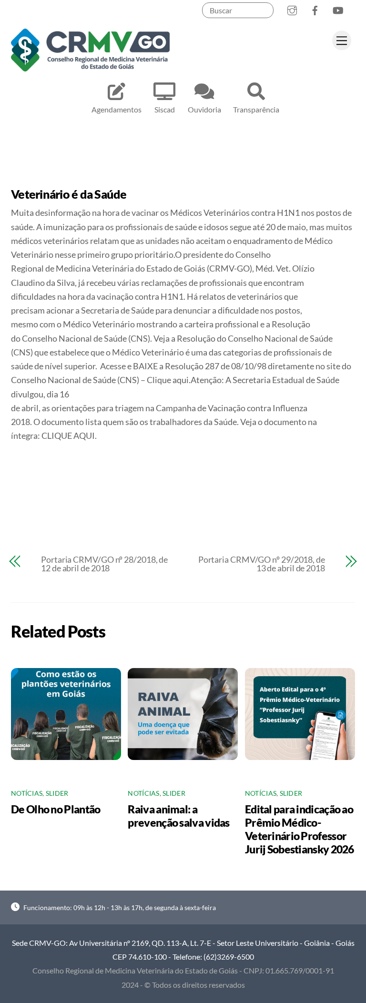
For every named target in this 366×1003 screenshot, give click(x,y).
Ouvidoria (204, 109)
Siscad (164, 109)
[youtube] (337, 8)
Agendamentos (117, 109)
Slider (57, 793)
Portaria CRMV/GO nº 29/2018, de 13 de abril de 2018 (261, 563)
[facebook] (315, 8)
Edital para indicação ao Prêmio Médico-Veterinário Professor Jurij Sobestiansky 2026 (299, 829)
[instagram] (292, 8)
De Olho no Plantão (55, 809)
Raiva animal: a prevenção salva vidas (178, 815)
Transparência (256, 109)
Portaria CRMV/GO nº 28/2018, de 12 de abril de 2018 (104, 563)
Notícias (26, 793)
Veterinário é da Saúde (69, 194)
